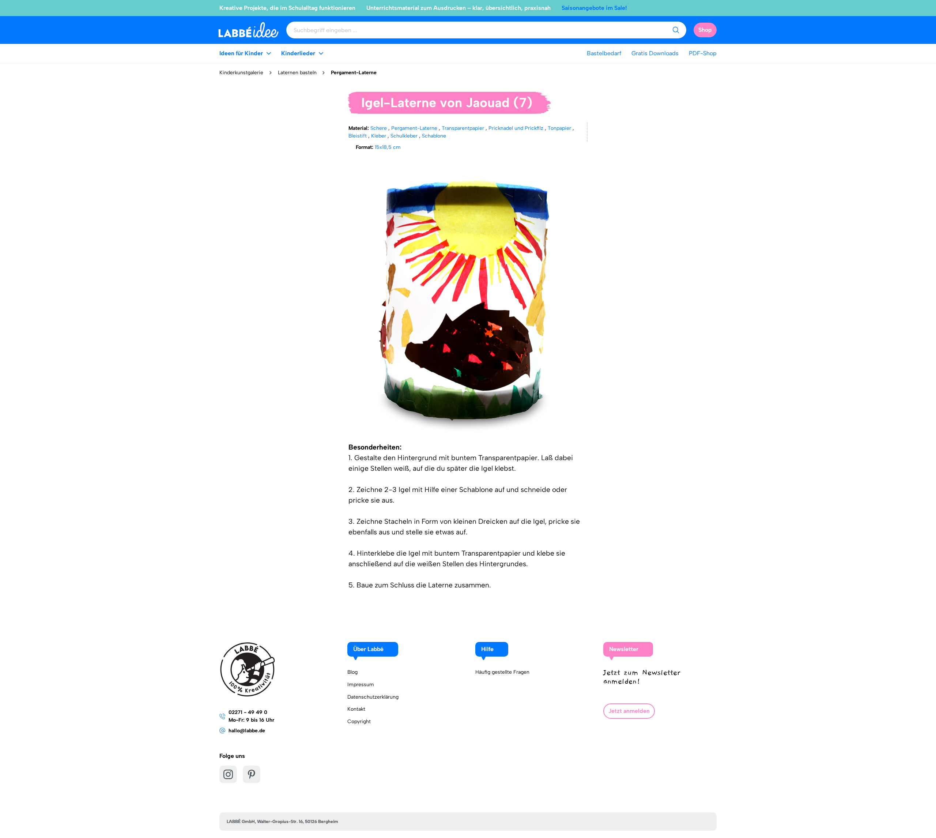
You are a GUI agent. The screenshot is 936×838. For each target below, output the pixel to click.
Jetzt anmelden (629, 710)
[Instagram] (228, 774)
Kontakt (356, 709)
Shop (705, 29)
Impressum (360, 684)
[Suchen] (675, 30)
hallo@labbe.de (247, 731)
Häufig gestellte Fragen (502, 672)
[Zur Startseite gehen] (248, 30)
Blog (352, 672)
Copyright (359, 721)
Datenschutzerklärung (373, 697)
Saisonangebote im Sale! (594, 7)
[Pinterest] (251, 774)
